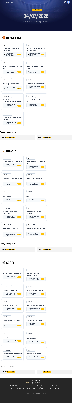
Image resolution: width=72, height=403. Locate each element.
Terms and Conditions (36, 393)
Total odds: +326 (47, 137)
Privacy (27, 393)
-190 (19, 88)
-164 (19, 325)
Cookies (44, 393)
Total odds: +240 (10, 371)
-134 (43, 217)
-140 (43, 166)
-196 (19, 293)
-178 (43, 233)
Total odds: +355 (47, 249)
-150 (43, 324)
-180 (43, 278)
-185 (43, 308)
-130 (19, 105)
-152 (19, 217)
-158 (43, 293)
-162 (19, 54)
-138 (43, 86)
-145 (19, 234)
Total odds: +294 (10, 249)
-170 (19, 165)
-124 (19, 200)
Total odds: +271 (47, 371)
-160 (43, 200)
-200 (19, 71)
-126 (43, 105)
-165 (19, 340)
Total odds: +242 (10, 137)
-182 (19, 277)
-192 (43, 54)
